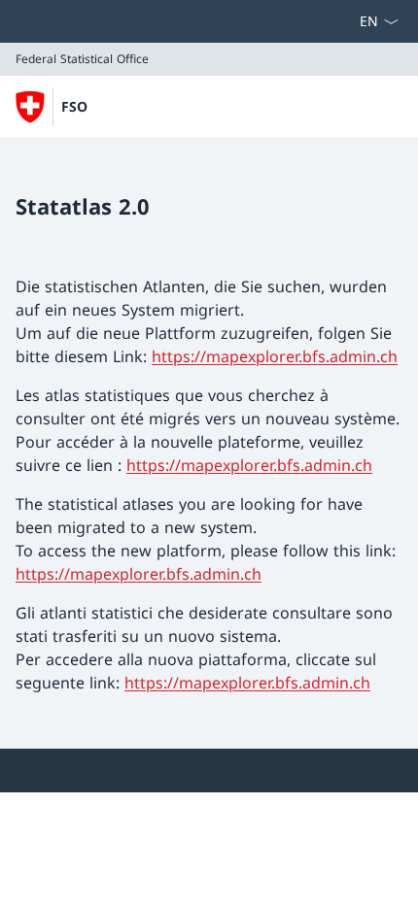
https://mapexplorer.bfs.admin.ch (275, 356)
